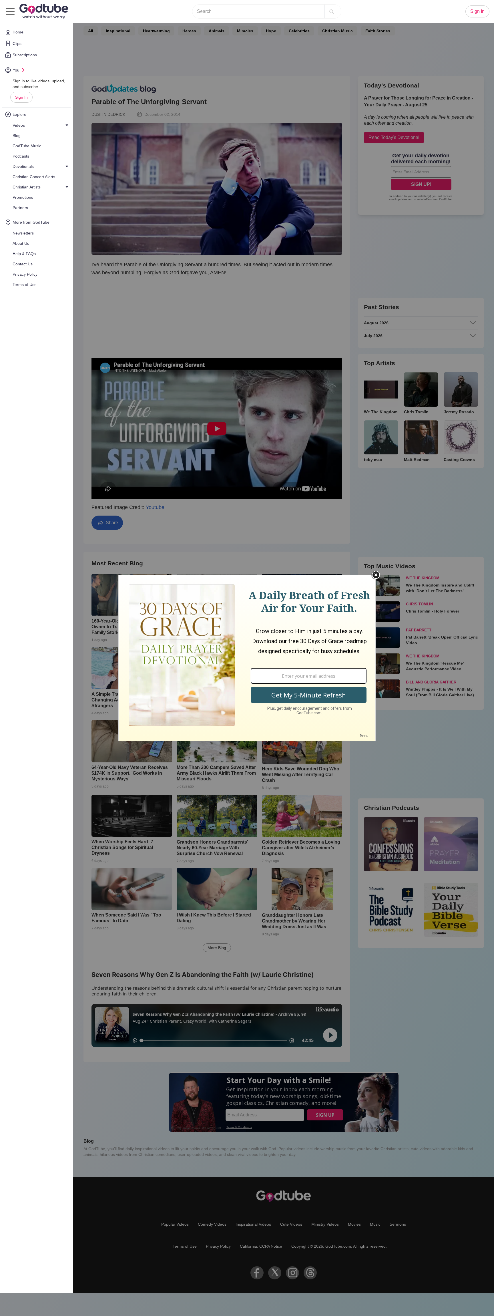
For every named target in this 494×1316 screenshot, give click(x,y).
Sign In (21, 97)
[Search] (331, 11)
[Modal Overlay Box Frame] (247, 658)
